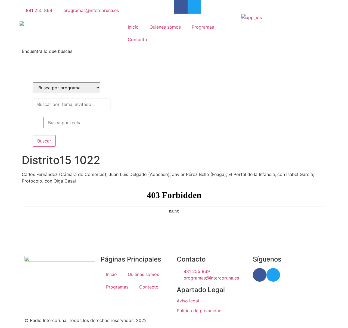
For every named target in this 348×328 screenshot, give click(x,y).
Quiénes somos (165, 27)
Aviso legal (188, 300)
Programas (203, 27)
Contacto (137, 39)
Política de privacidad (199, 310)
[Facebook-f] (181, 7)
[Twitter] (194, 7)
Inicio (133, 27)
